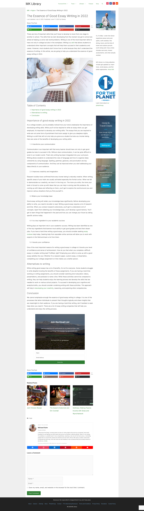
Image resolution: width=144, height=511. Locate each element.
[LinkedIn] (54, 447)
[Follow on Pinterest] (114, 3)
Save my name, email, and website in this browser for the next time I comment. (57, 487)
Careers (35, 503)
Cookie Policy (112, 503)
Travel (72, 3)
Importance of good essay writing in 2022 (46, 110)
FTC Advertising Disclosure (70, 503)
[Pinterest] (65, 447)
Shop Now (106, 185)
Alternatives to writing (39, 113)
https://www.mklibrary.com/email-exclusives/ (60, 335)
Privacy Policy (96, 503)
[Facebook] (32, 447)
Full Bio (45, 441)
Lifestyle (81, 3)
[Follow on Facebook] (110, 3)
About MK (111, 69)
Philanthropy (52, 503)
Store (46, 503)
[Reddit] (76, 447)
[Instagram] (43, 447)
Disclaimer (104, 503)
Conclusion (35, 115)
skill (72, 43)
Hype (33, 10)
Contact (59, 503)
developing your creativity (44, 288)
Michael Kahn (43, 428)
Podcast (91, 3)
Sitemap (41, 503)
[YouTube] (87, 447)
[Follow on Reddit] (117, 3)
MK (28, 10)
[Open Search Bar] (102, 4)
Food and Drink (62, 3)
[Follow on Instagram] (107, 3)
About (30, 503)
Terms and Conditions (85, 503)
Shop (97, 3)
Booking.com (106, 145)
